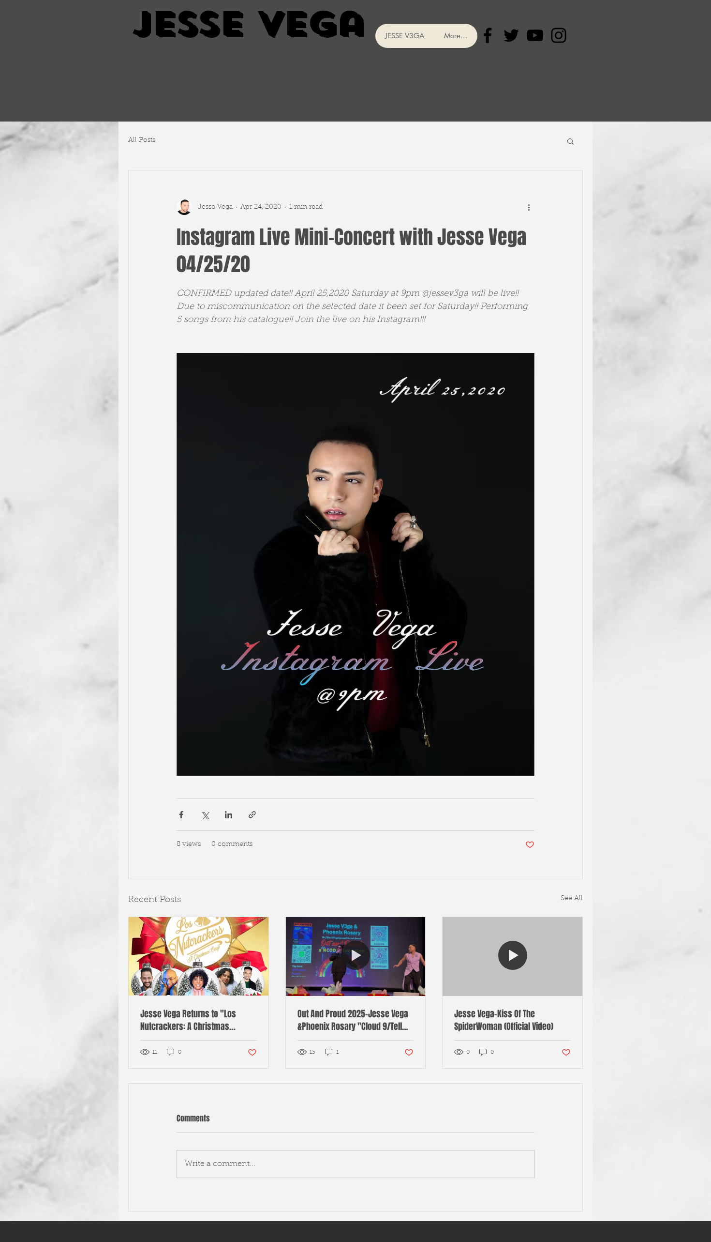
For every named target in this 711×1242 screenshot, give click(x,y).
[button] (570, 141)
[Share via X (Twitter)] (204, 814)
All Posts (141, 140)
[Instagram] (558, 35)
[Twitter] (511, 35)
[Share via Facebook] (181, 814)
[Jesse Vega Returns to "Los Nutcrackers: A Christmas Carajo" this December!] (198, 956)
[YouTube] (535, 35)
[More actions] (528, 207)
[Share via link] (252, 814)
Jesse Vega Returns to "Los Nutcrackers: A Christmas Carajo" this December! (188, 1020)
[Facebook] (487, 35)
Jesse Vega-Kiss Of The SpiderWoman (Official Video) (503, 1020)
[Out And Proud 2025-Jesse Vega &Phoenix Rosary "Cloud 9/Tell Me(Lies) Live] (356, 956)
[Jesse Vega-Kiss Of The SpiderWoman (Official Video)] (512, 956)
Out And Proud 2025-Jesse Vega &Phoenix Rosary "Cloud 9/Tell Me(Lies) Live (352, 1020)
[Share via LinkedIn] (228, 814)
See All (572, 898)
